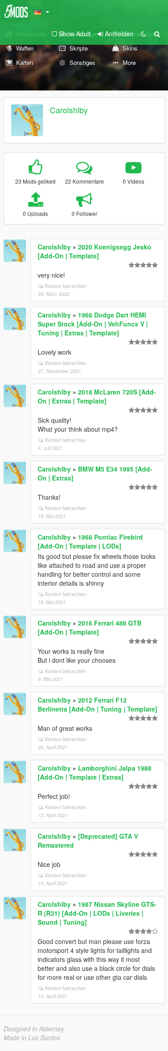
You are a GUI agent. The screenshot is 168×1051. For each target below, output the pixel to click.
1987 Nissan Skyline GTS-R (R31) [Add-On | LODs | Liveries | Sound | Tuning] (97, 913)
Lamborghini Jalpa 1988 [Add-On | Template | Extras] (94, 772)
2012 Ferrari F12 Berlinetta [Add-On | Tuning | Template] (97, 704)
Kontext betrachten (65, 285)
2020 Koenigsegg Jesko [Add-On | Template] (94, 251)
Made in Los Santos (32, 1037)
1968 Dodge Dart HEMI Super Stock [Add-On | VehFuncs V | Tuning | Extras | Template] (93, 323)
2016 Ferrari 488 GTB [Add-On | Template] (90, 627)
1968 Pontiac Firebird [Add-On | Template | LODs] (90, 541)
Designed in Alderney (34, 1028)
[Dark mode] (143, 33)
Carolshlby (69, 110)
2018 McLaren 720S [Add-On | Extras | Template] (97, 396)
